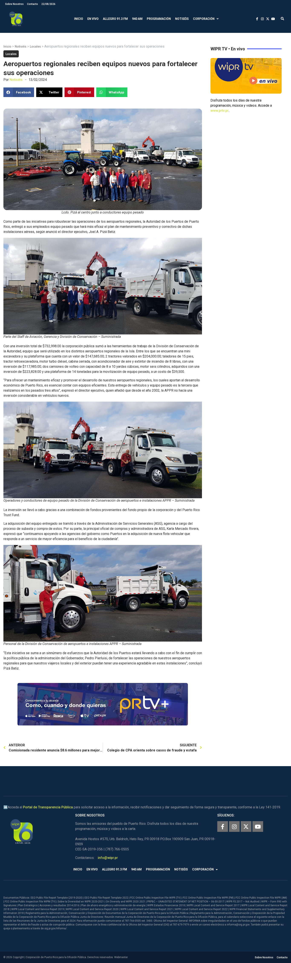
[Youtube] (257, 826)
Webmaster (121, 957)
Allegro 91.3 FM (115, 18)
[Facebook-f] (222, 826)
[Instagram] (234, 826)
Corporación (204, 18)
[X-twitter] (246, 826)
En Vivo (93, 18)
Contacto (32, 4)
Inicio (78, 18)
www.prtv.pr (219, 111)
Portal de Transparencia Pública (48, 807)
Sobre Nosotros (14, 4)
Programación (159, 18)
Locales (35, 46)
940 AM (137, 18)
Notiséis (182, 18)
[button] (282, 18)
